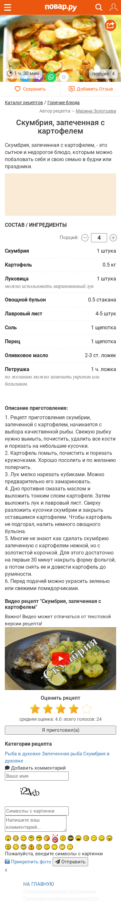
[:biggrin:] (16, 838)
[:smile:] (101, 838)
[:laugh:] (78, 838)
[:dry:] (23, 838)
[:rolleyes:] (23, 847)
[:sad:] (47, 847)
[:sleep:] (94, 838)
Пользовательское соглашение (59, 891)
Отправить (73, 862)
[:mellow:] (70, 847)
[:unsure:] (31, 838)
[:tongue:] (109, 838)
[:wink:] (16, 847)
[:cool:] (39, 838)
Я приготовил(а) (60, 730)
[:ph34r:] (70, 838)
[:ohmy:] (8, 838)
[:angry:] (8, 847)
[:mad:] (63, 838)
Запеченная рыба (62, 754)
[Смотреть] (61, 658)
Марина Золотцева (96, 111)
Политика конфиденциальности (60, 898)
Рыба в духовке (23, 754)
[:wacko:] (39, 847)
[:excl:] (31, 847)
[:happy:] (54, 847)
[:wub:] (54, 838)
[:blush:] (47, 838)
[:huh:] (62, 847)
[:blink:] (86, 838)
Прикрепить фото (31, 862)
